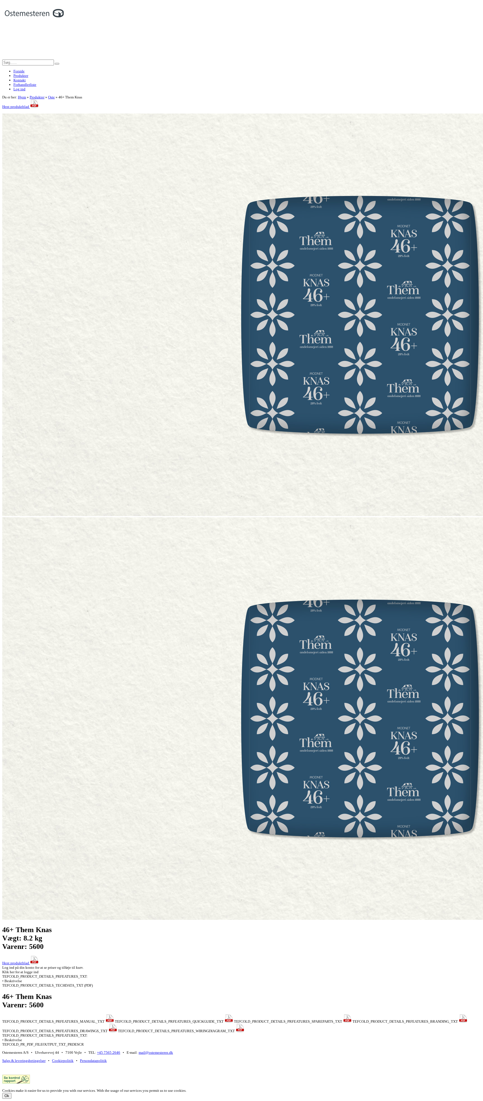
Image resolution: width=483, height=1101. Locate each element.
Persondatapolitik (93, 1061)
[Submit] (57, 64)
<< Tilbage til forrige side (21, 111)
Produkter (37, 97)
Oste (51, 97)
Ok (6, 1096)
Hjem (22, 97)
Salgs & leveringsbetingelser (24, 1061)
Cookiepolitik (63, 1061)
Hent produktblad (16, 107)
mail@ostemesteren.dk (156, 1052)
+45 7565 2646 (108, 1052)
